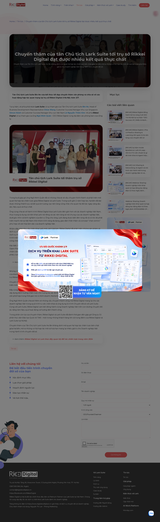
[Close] (140, 231)
